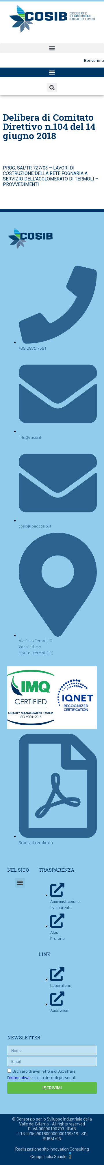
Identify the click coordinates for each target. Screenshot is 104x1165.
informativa (19, 1077)
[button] (52, 48)
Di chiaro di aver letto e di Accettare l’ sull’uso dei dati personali (41, 1074)
